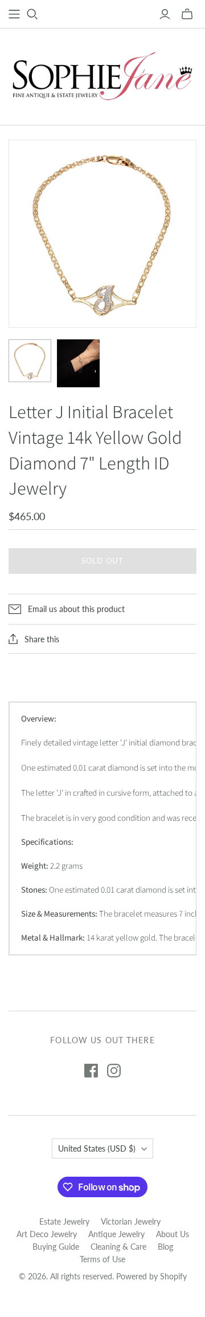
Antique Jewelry (116, 1234)
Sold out (102, 560)
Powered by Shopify (151, 1276)
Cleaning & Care (118, 1246)
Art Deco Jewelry (47, 1234)
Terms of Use (102, 1259)
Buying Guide (55, 1246)
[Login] (165, 14)
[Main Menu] (14, 14)
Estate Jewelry (64, 1221)
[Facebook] (91, 1070)
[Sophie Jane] (102, 74)
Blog (165, 1246)
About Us (172, 1234)
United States (97, 1148)
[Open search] (32, 14)
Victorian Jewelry (131, 1221)
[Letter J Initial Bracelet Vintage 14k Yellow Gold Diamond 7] (30, 360)
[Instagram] (114, 1070)
